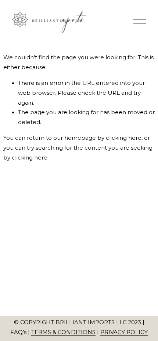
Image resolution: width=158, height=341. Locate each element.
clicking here (123, 138)
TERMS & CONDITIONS (63, 332)
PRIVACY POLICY (124, 332)
